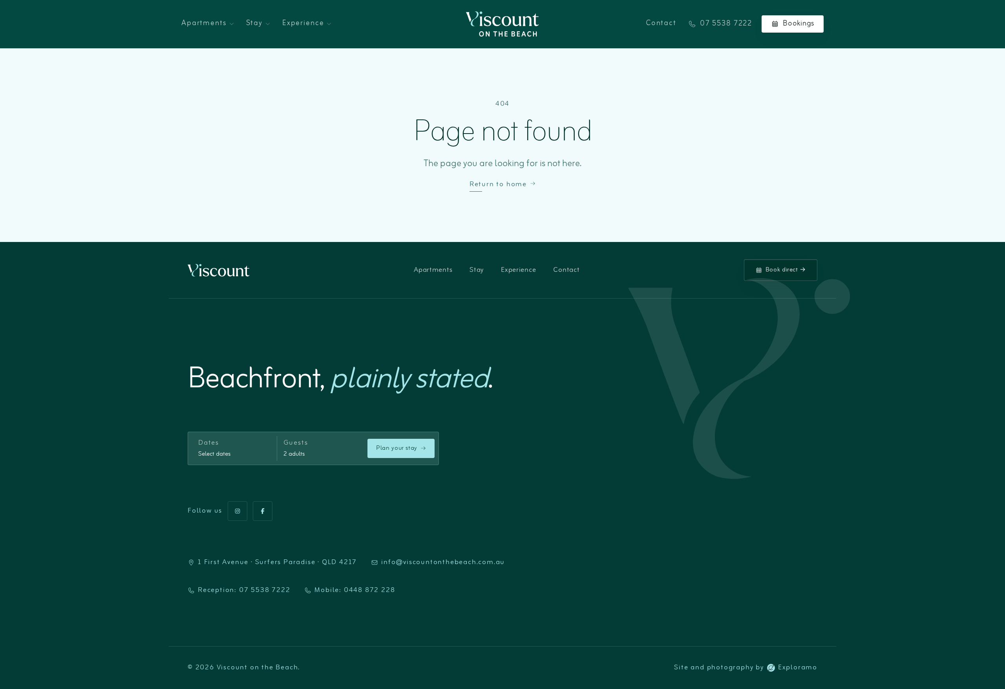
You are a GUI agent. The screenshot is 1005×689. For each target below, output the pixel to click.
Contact (661, 23)
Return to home (498, 184)
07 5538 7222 (726, 24)
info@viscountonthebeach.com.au (443, 562)
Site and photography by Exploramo (745, 667)
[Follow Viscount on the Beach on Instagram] (237, 511)
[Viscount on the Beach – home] (502, 24)
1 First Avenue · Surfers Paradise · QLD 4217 (277, 562)
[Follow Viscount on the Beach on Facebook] (262, 511)
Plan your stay (396, 448)
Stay (254, 23)
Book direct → (786, 270)
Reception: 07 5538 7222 (244, 590)
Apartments (204, 23)
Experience (303, 23)
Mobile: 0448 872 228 (354, 590)
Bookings (798, 24)
